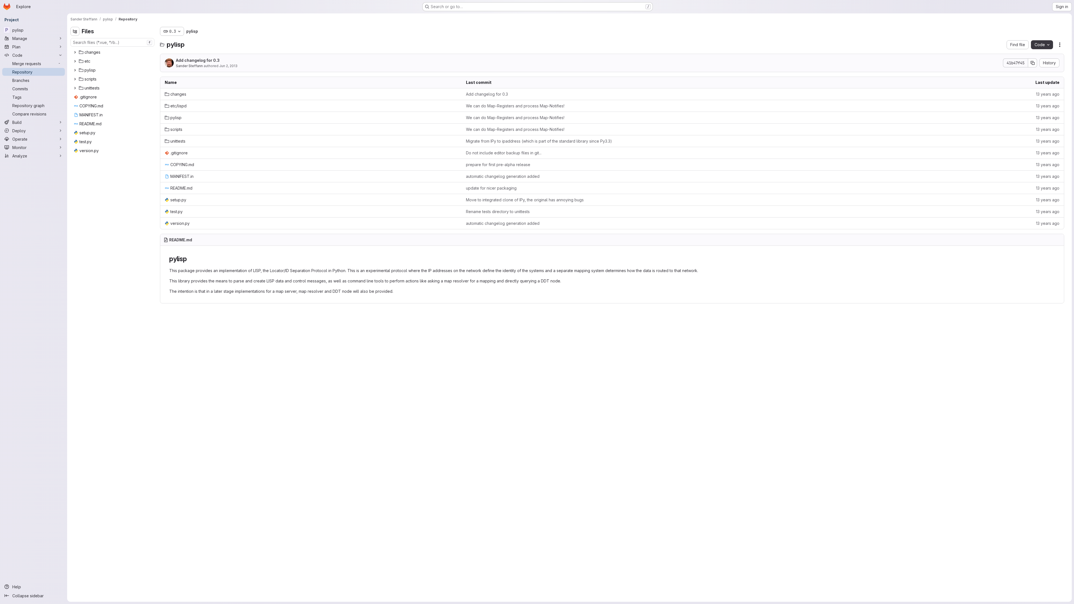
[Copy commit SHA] (1032, 62)
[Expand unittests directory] (75, 88)
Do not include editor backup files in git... (503, 152)
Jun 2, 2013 (228, 66)
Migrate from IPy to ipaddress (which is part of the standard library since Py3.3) (539, 141)
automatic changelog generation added (503, 176)
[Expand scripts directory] (75, 79)
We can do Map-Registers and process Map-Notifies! (515, 105)
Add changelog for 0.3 (198, 60)
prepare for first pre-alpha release (498, 164)
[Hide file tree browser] (74, 31)
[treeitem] (113, 52)
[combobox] (112, 42)
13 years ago (1047, 94)
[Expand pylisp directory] (75, 70)
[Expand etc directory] (75, 61)
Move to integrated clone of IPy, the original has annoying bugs (525, 199)
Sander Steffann (189, 66)
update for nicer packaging (491, 188)
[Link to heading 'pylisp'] (190, 259)
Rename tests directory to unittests (498, 211)
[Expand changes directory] (75, 52)
